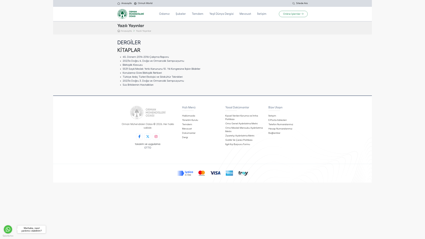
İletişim (261, 13)
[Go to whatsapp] (8, 229)
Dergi (185, 137)
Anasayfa (126, 3)
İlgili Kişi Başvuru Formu (237, 144)
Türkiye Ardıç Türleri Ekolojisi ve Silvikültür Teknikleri (153, 77)
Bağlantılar (274, 133)
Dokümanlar (189, 133)
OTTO (147, 148)
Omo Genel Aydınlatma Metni (241, 123)
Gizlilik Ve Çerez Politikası (239, 140)
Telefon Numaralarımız (280, 124)
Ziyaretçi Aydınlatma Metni (239, 136)
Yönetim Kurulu (190, 120)
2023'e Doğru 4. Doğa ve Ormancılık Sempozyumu (153, 61)
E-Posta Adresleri (277, 120)
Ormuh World (145, 3)
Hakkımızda (188, 116)
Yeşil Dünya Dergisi (221, 13)
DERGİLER (129, 42)
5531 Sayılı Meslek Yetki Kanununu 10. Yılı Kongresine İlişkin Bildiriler (161, 69)
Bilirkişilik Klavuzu (133, 65)
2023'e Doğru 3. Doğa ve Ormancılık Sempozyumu (153, 81)
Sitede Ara (302, 3)
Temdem (197, 13)
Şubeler (181, 13)
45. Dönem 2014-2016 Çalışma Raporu (146, 57)
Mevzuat (245, 13)
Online (291, 14)
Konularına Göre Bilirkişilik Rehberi (142, 73)
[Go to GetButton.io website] (8, 236)
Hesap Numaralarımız (280, 129)
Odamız (164, 13)
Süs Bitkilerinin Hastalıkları (138, 84)
